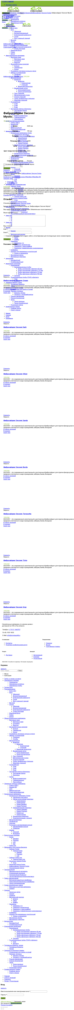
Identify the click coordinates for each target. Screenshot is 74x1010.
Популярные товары (53, 646)
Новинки (49, 643)
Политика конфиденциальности (16, 645)
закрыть (3, 669)
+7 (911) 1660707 (8, 1)
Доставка (9, 655)
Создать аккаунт (16, 1003)
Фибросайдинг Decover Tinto (15, 560)
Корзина (36, 657)
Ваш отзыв (7, 226)
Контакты (9, 643)
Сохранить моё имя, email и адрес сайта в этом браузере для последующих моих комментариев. (38, 236)
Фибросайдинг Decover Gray (14, 607)
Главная (6, 13)
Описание (10, 182)
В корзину (7, 168)
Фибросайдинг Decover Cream (15, 281)
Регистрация (37, 658)
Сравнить (6, 170)
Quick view (6, 293)
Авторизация (37, 655)
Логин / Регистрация (11, 981)
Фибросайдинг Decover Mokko (13, 44)
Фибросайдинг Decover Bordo (15, 467)
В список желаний (9, 172)
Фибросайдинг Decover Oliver (13, 76)
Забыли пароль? (6, 1001)
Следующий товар (9, 47)
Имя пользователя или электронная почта (15, 991)
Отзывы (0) (11, 183)
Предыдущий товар (10, 14)
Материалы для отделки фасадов (20, 13)
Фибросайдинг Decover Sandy (15, 421)
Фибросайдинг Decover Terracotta (17, 514)
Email (5, 232)
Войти (3, 998)
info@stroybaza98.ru (13, 635)
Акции (48, 645)
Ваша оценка (8, 213)
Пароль (4, 995)
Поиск (20, 670)
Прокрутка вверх (6, 1005)
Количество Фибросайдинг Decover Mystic (20, 164)
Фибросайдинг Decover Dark (14, 327)
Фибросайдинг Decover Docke (41, 13)
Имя (5, 229)
